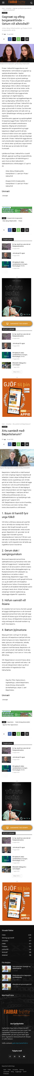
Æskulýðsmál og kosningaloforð (21, 984)
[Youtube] (24, 1056)
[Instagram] (15, 1056)
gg (5, 34)
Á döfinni (4, 267)
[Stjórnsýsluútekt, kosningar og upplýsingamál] (6, 969)
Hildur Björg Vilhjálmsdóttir (10, 221)
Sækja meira (16, 372)
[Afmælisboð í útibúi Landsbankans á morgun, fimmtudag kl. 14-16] (6, 264)
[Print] (27, 39)
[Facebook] (10, 39)
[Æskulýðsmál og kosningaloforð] (6, 986)
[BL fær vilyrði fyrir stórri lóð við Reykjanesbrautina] (6, 246)
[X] (14, 39)
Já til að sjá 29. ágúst (18, 253)
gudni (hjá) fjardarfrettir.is (20, 1043)
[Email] (23, 39)
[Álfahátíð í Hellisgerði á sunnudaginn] (6, 365)
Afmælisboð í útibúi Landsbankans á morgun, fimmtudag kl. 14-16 (19, 264)
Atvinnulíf (4, 249)
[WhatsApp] (18, 39)
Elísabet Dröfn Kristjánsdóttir (14, 218)
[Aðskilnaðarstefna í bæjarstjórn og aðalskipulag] (6, 978)
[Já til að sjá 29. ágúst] (6, 255)
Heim (3, 8)
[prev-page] (3, 272)
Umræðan (8, 8)
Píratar (20, 221)
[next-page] (6, 272)
